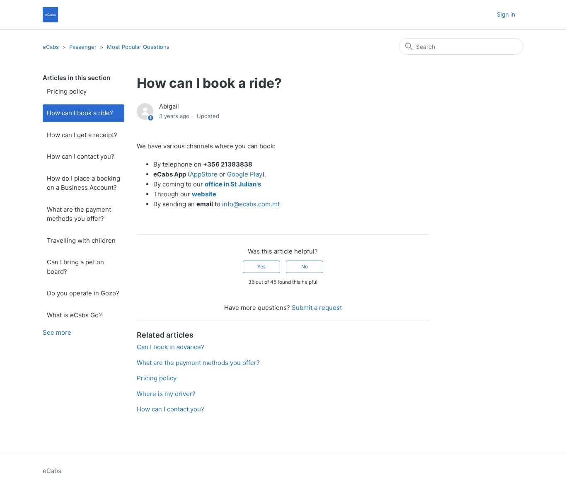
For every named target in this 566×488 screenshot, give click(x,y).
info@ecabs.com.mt (251, 204)
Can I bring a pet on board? (75, 266)
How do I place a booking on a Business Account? (83, 183)
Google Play (244, 174)
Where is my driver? (166, 394)
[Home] (50, 14)
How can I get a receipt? (82, 135)
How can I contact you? (80, 156)
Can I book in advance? (170, 347)
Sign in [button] (506, 14)
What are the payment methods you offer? (79, 214)
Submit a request (317, 308)
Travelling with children (81, 240)
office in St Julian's (233, 184)
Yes (261, 266)
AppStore (204, 174)
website (204, 194)
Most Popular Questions (138, 46)
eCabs (51, 46)
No (304, 266)
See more (57, 332)
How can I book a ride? (80, 113)
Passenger (83, 46)
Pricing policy (67, 91)
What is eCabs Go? (74, 315)
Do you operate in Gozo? (83, 293)
